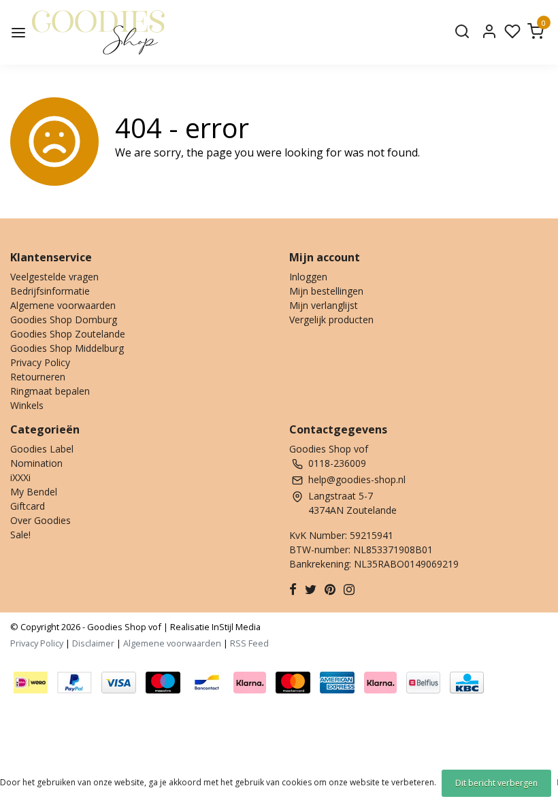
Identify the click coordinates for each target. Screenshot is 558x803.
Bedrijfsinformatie (50, 290)
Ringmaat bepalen (50, 390)
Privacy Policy (40, 362)
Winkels (27, 405)
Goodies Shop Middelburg (67, 348)
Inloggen (308, 276)
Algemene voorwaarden (63, 305)
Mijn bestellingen (326, 290)
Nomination (36, 463)
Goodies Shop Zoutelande (67, 333)
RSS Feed (249, 643)
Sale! (20, 534)
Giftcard (27, 505)
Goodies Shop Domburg (63, 319)
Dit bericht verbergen (496, 783)
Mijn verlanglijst (323, 305)
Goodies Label (41, 448)
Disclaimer (93, 643)
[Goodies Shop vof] (98, 32)
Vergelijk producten (331, 319)
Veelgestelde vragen (54, 276)
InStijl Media (235, 627)
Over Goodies (40, 520)
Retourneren (37, 376)
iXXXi (20, 477)
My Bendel (33, 491)
